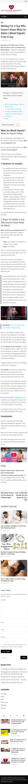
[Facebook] (24, 1)
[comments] (17, 715)
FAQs (6, 118)
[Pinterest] (26, 1)
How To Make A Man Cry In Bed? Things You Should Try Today (13, 580)
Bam (11, 781)
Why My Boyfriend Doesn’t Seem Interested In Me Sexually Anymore (18, 721)
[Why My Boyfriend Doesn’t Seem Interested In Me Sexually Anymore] (5, 720)
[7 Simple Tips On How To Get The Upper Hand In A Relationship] (5, 749)
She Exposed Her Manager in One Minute (12, 677)
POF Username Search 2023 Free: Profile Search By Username (19, 731)
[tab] (4, 715)
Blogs (2, 696)
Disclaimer (19, 779)
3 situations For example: (14, 109)
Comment (4, 600)
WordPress (5, 781)
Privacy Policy (11, 779)
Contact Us (4, 779)
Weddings (4, 705)
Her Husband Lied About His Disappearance (13, 669)
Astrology (3, 694)
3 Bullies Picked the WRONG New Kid (11, 682)
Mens (2, 22)
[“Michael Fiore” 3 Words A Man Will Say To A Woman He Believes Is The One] (5, 759)
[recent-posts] (10, 715)
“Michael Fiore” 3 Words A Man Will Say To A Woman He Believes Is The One (18, 760)
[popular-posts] (4, 715)
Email (3, 629)
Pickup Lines (4, 702)
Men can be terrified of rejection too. (12, 397)
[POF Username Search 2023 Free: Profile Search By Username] (5, 730)
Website (3, 637)
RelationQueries (14, 778)
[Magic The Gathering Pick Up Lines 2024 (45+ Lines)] (5, 740)
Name (3, 622)
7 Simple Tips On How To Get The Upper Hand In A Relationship (18, 750)
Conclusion (8, 116)
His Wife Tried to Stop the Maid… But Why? (13, 680)
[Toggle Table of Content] (16, 124)
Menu (4, 16)
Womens (3, 708)
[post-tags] (24, 715)
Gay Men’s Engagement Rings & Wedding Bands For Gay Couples (13, 553)
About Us (21, 778)
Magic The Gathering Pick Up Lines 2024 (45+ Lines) (18, 740)
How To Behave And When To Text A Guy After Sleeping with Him (13, 527)
